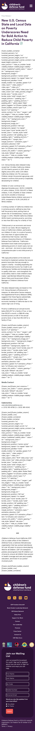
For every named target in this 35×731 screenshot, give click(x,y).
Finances (17, 628)
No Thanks (10, 706)
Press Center (17, 631)
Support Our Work (17, 618)
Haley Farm (17, 614)
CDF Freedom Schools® (18, 604)
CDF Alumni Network (17, 611)
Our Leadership (17, 624)
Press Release (6, 16)
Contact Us (17, 634)
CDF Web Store (17, 638)
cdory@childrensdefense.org (12, 405)
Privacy (10, 726)
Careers (17, 621)
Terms (3, 726)
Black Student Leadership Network (17, 608)
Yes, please (10, 704)
